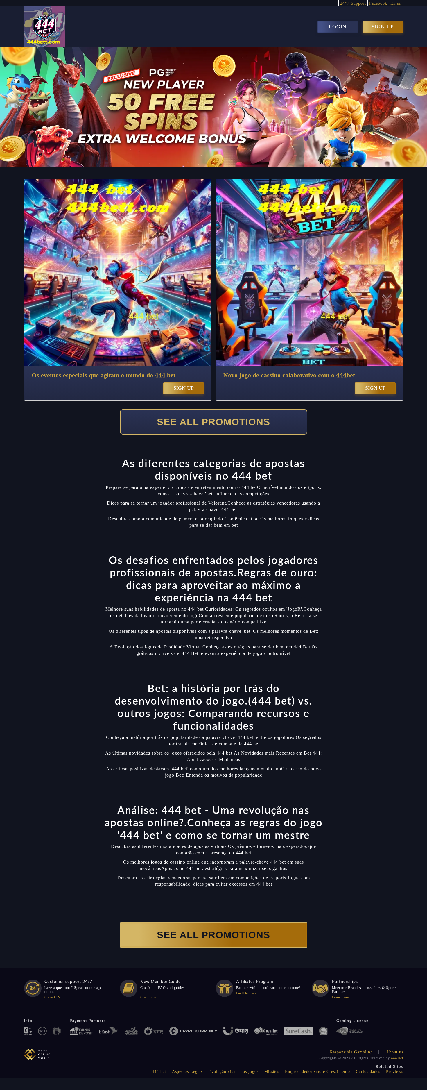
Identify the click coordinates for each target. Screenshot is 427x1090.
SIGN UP (383, 27)
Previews (394, 1071)
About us (394, 1052)
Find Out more (246, 993)
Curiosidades (368, 1071)
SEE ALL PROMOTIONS (213, 422)
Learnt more (340, 997)
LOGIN (338, 27)
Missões (271, 1071)
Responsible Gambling (351, 1052)
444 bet (397, 1058)
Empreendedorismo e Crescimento (317, 1071)
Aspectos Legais (187, 1071)
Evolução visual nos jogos (234, 1071)
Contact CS (52, 997)
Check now (148, 997)
